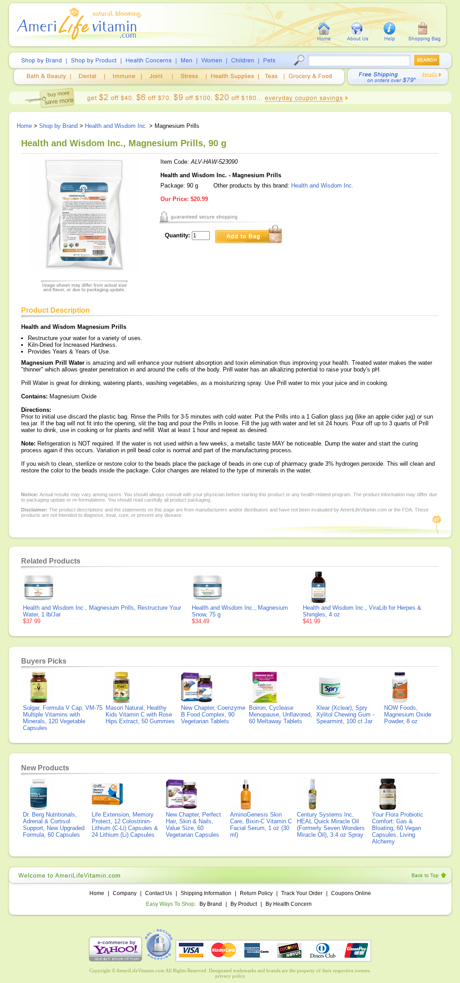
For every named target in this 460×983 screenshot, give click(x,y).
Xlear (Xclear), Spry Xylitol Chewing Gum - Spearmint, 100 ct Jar (345, 714)
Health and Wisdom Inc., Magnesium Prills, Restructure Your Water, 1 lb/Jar (102, 611)
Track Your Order (302, 893)
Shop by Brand (58, 125)
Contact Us (158, 893)
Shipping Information (206, 893)
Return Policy (256, 893)
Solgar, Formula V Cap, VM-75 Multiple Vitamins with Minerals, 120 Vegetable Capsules (62, 717)
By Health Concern (288, 904)
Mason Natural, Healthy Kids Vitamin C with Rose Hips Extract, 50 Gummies (140, 714)
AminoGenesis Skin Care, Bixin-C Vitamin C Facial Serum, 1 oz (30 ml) (261, 824)
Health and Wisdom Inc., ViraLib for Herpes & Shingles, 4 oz (362, 611)
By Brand (210, 904)
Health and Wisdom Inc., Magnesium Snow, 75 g (240, 611)
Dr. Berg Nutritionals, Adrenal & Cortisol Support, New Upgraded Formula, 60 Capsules (53, 824)
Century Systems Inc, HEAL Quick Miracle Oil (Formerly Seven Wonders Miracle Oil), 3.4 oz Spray (331, 824)
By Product (244, 904)
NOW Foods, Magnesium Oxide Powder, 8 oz (407, 714)
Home (24, 125)
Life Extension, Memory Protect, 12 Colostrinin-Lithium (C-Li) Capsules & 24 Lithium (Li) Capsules (125, 824)
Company (125, 893)
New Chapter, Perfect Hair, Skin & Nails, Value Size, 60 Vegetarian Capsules (193, 824)
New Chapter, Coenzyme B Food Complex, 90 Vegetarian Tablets (213, 714)
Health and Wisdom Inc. (116, 125)
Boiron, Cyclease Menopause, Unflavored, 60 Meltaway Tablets (280, 714)
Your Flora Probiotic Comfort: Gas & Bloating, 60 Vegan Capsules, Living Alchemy (397, 828)
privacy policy (230, 976)
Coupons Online (351, 893)
